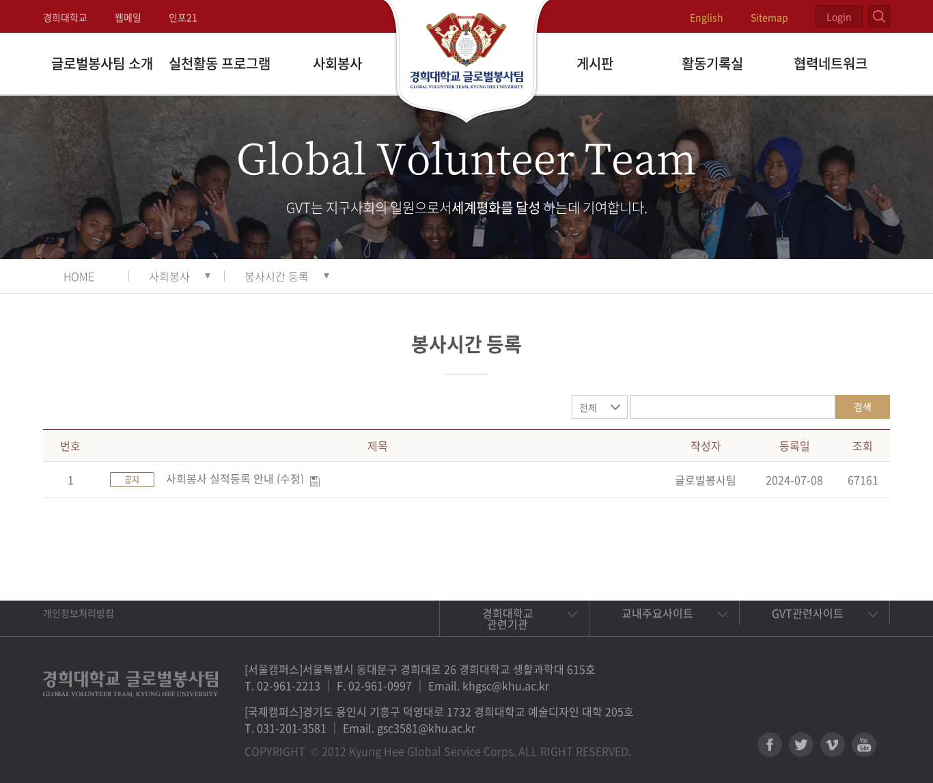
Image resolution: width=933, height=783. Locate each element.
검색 (863, 406)
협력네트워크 (830, 63)
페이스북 (769, 744)
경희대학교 (65, 17)
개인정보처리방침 (78, 613)
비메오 (832, 744)
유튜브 (864, 744)
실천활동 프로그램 (219, 63)
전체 (588, 407)
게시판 (594, 63)
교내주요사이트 (657, 613)
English (706, 17)
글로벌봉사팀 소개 (102, 63)
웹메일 (128, 17)
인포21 (183, 17)
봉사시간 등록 (277, 276)
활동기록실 (712, 63)
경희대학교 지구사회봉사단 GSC (467, 63)
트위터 (801, 744)
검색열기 (879, 16)
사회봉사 (337, 63)
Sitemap (769, 17)
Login (839, 16)
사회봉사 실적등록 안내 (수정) (235, 478)
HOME (79, 276)
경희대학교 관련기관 (507, 618)
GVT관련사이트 (808, 613)
